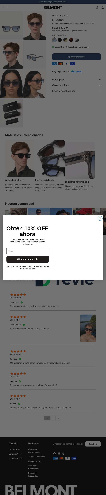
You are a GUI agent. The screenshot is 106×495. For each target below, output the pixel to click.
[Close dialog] (100, 218)
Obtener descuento (27, 259)
